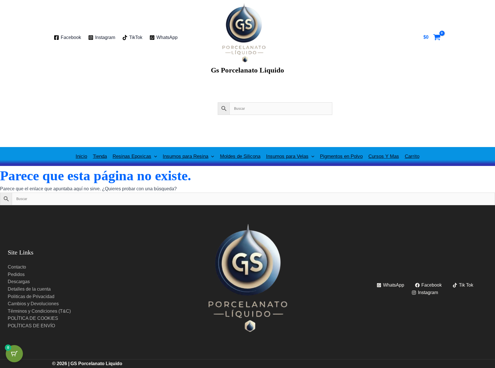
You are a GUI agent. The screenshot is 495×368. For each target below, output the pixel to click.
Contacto (17, 267)
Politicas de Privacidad (31, 296)
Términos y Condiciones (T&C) (39, 311)
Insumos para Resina (185, 156)
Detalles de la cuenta (29, 289)
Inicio (81, 156)
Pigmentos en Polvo (341, 156)
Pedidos (16, 274)
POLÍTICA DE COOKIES (33, 318)
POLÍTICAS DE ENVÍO (31, 325)
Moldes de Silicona (240, 156)
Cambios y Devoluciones (33, 303)
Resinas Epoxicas (132, 156)
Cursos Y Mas (383, 156)
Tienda (100, 156)
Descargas (19, 281)
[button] (154, 156)
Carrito (412, 156)
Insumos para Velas (287, 156)
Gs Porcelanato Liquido (247, 70)
